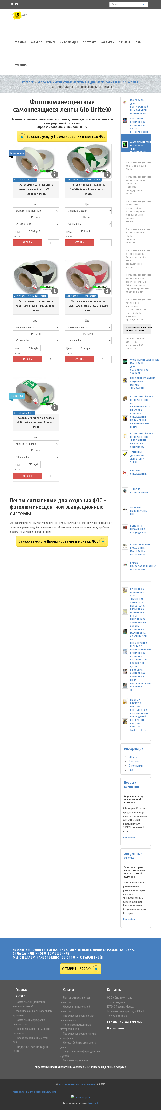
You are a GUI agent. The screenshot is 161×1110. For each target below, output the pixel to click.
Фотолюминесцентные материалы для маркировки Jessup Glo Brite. (88, 82)
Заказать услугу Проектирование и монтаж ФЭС (66, 136)
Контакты (108, 42)
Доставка (90, 42)
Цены (137, 42)
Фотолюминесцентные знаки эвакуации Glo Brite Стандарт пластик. (138, 236)
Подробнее (129, 837)
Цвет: (36, 204)
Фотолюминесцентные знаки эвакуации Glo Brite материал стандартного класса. (138, 185)
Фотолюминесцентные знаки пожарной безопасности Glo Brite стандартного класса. (138, 259)
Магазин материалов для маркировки (77, 1084)
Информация (69, 42)
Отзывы (124, 42)
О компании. (116, 1028)
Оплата (133, 757)
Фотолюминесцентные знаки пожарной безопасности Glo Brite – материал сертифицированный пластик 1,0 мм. (138, 283)
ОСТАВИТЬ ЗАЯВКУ (76, 969)
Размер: (36, 217)
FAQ (131, 770)
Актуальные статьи (133, 856)
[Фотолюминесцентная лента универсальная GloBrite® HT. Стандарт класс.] (36, 161)
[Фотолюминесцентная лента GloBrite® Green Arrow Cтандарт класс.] (88, 161)
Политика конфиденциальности (41, 1091)
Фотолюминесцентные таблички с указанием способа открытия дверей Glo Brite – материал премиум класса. (138, 309)
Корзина (21, 64)
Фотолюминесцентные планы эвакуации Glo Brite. (138, 166)
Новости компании (131, 785)
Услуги (51, 42)
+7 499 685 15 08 (117, 1015)
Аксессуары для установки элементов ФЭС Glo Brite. (135, 343)
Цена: (17, 234)
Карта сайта (18, 1091)
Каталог (36, 42)
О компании (136, 765)
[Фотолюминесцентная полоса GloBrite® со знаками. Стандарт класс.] (36, 394)
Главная (21, 42)
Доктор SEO (93, 1103)
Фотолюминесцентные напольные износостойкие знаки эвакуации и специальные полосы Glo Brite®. (138, 211)
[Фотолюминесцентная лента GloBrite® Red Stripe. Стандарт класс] (88, 277)
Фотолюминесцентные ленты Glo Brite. (138, 329)
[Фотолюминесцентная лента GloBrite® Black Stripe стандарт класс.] (36, 277)
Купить (27, 242)
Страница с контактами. (125, 1022)
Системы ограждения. (76, 1060)
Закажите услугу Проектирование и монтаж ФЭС (58, 541)
